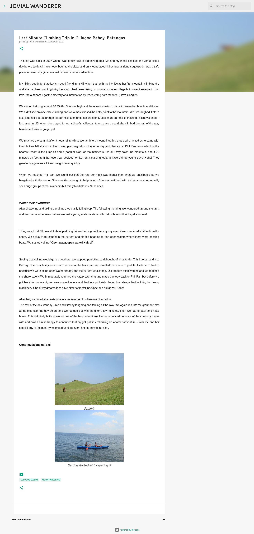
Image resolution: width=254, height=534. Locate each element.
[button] (21, 48)
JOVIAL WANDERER (35, 6)
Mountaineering (51, 480)
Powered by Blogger (129, 530)
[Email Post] (21, 476)
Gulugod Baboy (29, 480)
